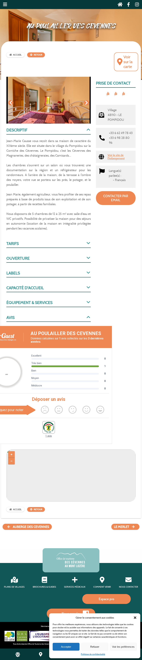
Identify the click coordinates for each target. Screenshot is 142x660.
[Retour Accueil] (119, 5)
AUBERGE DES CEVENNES (31, 527)
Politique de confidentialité (93, 654)
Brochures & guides (44, 587)
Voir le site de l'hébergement (116, 156)
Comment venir (102, 587)
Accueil (17, 54)
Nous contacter (128, 587)
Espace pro (106, 599)
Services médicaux (74, 587)
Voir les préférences (123, 646)
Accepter (66, 646)
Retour (38, 54)
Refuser (94, 646)
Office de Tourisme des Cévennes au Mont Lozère (45, 644)
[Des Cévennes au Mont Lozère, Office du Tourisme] (71, 566)
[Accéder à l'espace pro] (18, 656)
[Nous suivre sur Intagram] (136, 5)
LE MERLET (121, 527)
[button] (135, 617)
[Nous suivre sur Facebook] (127, 5)
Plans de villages (14, 587)
